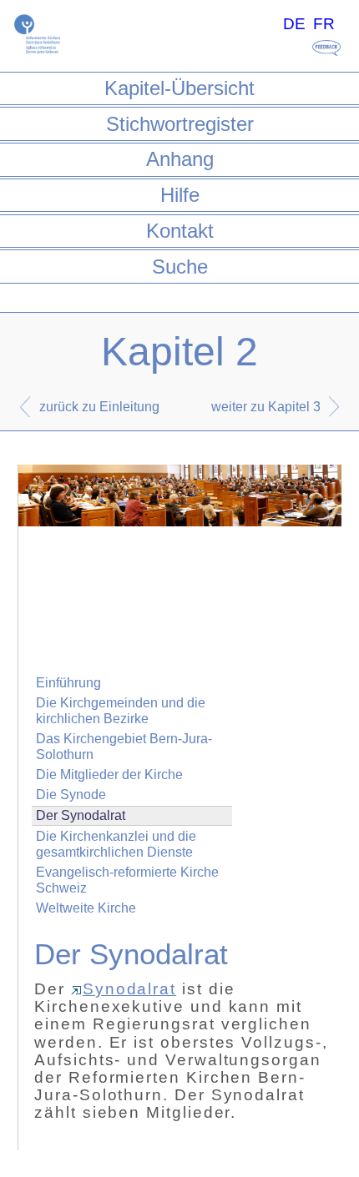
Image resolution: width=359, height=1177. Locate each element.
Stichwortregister (180, 124)
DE (294, 24)
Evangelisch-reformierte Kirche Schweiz (127, 880)
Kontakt (180, 230)
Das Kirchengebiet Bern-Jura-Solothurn (124, 747)
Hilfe (180, 195)
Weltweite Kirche (86, 908)
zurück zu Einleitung (99, 407)
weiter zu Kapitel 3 (266, 407)
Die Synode (71, 794)
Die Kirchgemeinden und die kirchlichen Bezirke (120, 711)
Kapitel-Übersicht (179, 88)
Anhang (180, 159)
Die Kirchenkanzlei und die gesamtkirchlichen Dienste (116, 844)
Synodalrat (129, 989)
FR (324, 24)
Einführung (68, 683)
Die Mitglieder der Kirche (109, 774)
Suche (180, 266)
